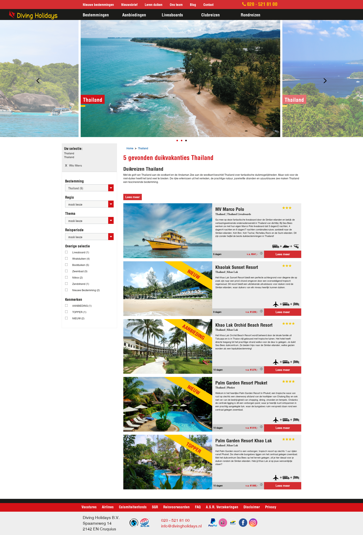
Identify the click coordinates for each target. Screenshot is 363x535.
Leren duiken (153, 4)
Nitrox (77, 277)
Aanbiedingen (134, 14)
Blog (193, 4)
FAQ (198, 507)
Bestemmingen (96, 14)
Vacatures (89, 507)
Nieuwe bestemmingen (98, 4)
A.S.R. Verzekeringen (222, 507)
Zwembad (79, 271)
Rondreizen (250, 14)
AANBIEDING (82, 305)
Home (129, 148)
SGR (155, 507)
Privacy (270, 507)
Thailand (143, 148)
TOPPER (79, 312)
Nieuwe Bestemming (86, 290)
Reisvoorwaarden (176, 507)
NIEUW (78, 318)
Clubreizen (210, 14)
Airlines (108, 507)
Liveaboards (172, 14)
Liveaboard (80, 252)
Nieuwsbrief (129, 4)
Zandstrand (80, 284)
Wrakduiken (81, 258)
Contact (208, 4)
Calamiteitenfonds (133, 507)
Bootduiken (80, 265)
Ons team (176, 4)
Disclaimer (251, 507)
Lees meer (283, 254)
